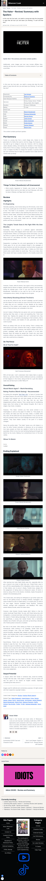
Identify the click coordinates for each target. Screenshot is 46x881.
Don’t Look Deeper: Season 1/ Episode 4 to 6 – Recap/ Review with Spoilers (34, 741)
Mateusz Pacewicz (29, 96)
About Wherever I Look (8, 827)
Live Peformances (38, 836)
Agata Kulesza (28, 123)
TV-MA (23, 704)
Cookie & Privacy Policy (8, 836)
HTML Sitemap (8, 849)
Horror (14, 700)
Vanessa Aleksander (30, 114)
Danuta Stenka (28, 116)
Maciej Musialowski (29, 112)
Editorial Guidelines (8, 846)
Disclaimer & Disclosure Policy (8, 841)
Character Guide (38, 829)
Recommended (33, 391)
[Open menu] (43, 3)
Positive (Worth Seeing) (17, 391)
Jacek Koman (28, 118)
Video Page (38, 850)
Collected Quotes (38, 832)
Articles (38, 826)
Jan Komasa (27, 94)
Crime (32, 698)
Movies (8, 8)
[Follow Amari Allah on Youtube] (16, 732)
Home (4, 8)
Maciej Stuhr (27, 127)
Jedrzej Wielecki (29, 125)
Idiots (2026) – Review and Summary (20, 790)
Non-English (11, 704)
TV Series (38, 846)
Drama (10, 700)
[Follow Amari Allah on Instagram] (13, 732)
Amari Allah (6, 25)
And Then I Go (23, 394)
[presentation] (24, 775)
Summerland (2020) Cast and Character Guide (11, 740)
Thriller (18, 704)
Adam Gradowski (29, 120)
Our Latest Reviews (38, 843)
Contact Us (8, 832)
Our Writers (8, 853)
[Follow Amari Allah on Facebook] (10, 732)
